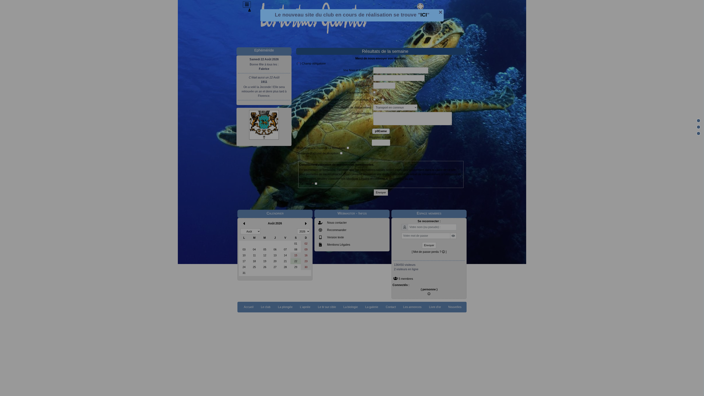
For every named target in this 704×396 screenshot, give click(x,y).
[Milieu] (698, 127)
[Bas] (698, 133)
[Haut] (698, 120)
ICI (423, 15)
